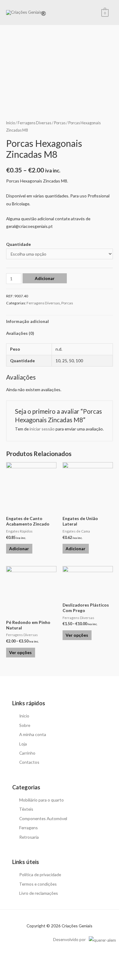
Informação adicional (27, 321)
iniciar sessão (42, 428)
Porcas (60, 123)
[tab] (59, 321)
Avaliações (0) (20, 333)
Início (10, 123)
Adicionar (45, 278)
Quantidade (18, 244)
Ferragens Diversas (34, 123)
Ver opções (20, 652)
